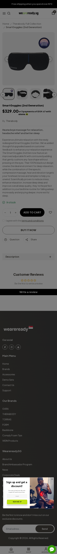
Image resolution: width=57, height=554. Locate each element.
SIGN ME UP (17, 502)
